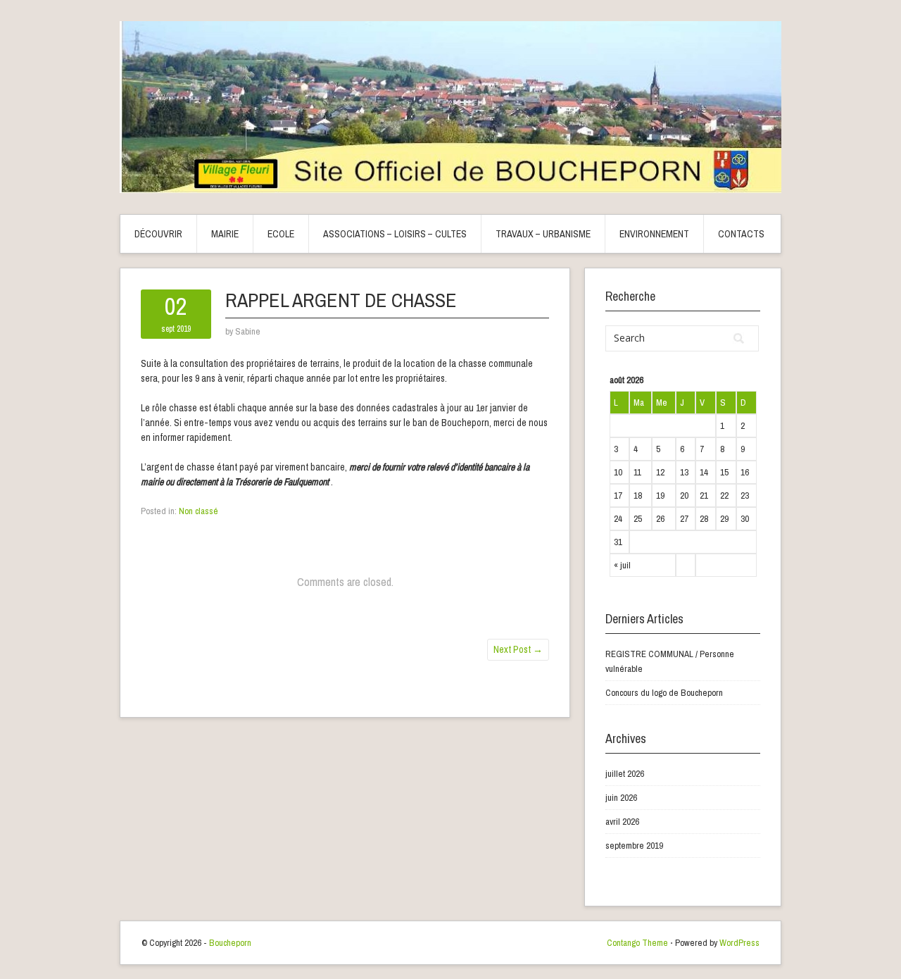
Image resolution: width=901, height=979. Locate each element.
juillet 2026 (624, 774)
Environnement (654, 233)
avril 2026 (622, 822)
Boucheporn (230, 943)
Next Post (518, 649)
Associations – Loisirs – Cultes (395, 233)
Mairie (225, 233)
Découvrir (158, 233)
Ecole (280, 233)
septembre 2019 (634, 846)
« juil (622, 565)
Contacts (741, 233)
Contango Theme (637, 943)
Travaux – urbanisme (543, 233)
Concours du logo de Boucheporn (664, 693)
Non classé (198, 511)
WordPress (739, 943)
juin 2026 (621, 798)
